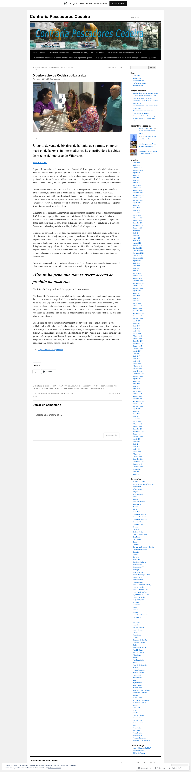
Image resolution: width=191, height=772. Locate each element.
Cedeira (58, 386)
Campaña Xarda (138, 524)
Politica (35, 388)
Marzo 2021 (137, 243)
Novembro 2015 (138, 401)
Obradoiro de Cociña (140, 640)
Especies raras (137, 577)
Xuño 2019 (136, 296)
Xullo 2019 (136, 293)
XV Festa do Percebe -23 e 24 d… (147, 137)
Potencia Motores (138, 672)
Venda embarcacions (139, 738)
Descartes (136, 552)
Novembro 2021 (138, 225)
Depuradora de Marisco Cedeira (83, 386)
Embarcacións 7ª (138, 567)
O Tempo (136, 637)
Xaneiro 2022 (137, 220)
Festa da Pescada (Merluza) (142, 584)
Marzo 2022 (137, 215)
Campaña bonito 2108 (140, 519)
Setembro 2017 (138, 348)
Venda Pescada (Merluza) (141, 740)
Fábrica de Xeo (138, 579)
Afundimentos (137, 489)
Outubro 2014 (137, 434)
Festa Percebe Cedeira (140, 592)
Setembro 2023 (138, 170)
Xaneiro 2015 (137, 426)
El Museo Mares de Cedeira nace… (148, 130)
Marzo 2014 (137, 451)
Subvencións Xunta (139, 703)
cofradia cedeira (60, 79)
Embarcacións (137, 564)
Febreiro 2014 (137, 454)
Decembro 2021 (138, 223)
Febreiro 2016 (137, 393)
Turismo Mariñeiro (81, 388)
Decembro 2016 (138, 371)
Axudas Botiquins (139, 502)
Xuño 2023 (136, 177)
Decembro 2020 (138, 250)
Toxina (135, 710)
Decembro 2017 (138, 341)
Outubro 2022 (137, 198)
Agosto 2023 (137, 172)
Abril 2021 (136, 240)
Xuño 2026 (136, 165)
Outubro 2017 (137, 346)
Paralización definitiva (140, 647)
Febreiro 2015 (137, 424)
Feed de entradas (138, 80)
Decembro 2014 (138, 429)
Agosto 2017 (137, 351)
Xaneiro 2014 (137, 456)
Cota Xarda (136, 537)
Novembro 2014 (138, 431)
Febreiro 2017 (137, 366)
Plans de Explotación (140, 665)
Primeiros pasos (118, 3)
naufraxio (136, 632)
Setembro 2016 (138, 376)
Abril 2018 (136, 331)
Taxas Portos (137, 708)
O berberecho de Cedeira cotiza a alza (59, 75)
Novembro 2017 (138, 343)
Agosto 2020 (137, 260)
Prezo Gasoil (137, 675)
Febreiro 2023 (137, 187)
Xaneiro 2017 (137, 368)
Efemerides (136, 559)
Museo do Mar (138, 630)
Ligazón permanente (96, 388)
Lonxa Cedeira (137, 617)
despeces (136, 554)
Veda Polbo (136, 730)
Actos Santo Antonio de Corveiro (144, 484)
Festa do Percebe (138, 587)
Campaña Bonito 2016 (140, 517)
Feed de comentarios (139, 83)
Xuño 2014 (136, 444)
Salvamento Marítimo (140, 692)
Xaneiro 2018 (137, 338)
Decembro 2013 (138, 459)
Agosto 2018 (137, 321)
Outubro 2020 (137, 255)
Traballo (57, 388)
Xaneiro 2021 (137, 248)
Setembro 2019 (138, 288)
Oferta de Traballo (139, 642)
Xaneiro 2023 (137, 190)
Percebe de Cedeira (139, 660)
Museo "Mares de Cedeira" (142, 748)
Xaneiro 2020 (137, 278)
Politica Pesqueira (46, 388)
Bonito (135, 509)
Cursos (135, 542)
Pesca (116, 386)
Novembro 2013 (138, 461)
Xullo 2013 (136, 471)
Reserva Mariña (138, 687)
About (42, 52)
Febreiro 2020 (137, 275)
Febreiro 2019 (137, 306)
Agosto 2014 (137, 439)
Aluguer (135, 491)
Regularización (137, 682)
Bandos (135, 507)
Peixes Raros (137, 655)
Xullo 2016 (136, 381)
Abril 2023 (136, 182)
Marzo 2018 (137, 333)
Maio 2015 (136, 416)
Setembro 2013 (138, 466)
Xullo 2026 (136, 162)
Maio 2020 (136, 268)
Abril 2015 (136, 419)
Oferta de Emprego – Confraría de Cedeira (124, 52)
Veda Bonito (137, 728)
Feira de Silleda (138, 582)
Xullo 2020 (136, 263)
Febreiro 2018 (137, 336)
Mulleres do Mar (138, 627)
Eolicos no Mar (138, 572)
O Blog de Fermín (139, 753)
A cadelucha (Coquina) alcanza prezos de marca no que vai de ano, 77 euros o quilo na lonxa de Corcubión (145, 95)
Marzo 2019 (137, 303)
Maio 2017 (136, 358)
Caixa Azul (136, 512)
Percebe (135, 657)
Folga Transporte (138, 600)
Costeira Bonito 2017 (140, 534)
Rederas (135, 680)
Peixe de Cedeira (138, 652)
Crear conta (136, 75)
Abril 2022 (136, 213)
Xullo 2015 (136, 411)
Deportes (136, 544)
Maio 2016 (136, 386)
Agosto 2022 (137, 203)
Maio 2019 (136, 298)
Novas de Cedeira (138, 750)
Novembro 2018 (138, 313)
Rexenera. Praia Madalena (141, 690)
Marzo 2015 (137, 421)
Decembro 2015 (138, 399)
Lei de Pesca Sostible (140, 615)
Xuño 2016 (136, 383)
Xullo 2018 (136, 323)
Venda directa (137, 735)
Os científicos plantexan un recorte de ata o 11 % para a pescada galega (62, 57)
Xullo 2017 (136, 353)
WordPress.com (138, 85)
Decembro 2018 (138, 311)
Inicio (35, 52)
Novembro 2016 (138, 373)
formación (136, 602)
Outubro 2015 (137, 404)
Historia (135, 612)
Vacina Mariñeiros (139, 723)
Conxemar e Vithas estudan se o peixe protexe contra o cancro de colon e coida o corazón (145, 118)
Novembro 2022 (138, 195)
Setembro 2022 (138, 200)
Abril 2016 (136, 388)
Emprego (136, 569)
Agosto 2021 (137, 230)
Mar (134, 620)
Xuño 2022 (136, 208)
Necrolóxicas (137, 635)
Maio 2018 (136, 328)
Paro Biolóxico (138, 650)
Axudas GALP (138, 504)
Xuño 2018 (136, 326)
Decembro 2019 (138, 280)
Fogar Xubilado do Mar (140, 594)
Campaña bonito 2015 (140, 514)
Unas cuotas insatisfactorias (147, 145)
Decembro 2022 (138, 192)
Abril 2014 (136, 449)
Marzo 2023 (137, 185)
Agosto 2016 (137, 378)
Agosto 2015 (137, 409)
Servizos (135, 695)
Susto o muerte (115, 67)
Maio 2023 (136, 180)
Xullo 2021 (136, 233)
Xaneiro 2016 (137, 396)
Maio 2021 (136, 238)
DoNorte (136, 557)
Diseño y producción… (146, 128)
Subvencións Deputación (141, 700)
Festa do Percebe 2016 (140, 589)
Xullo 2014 (136, 441)
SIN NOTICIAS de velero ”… (148, 152)
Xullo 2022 (136, 205)
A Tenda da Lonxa (139, 481)
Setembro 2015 (138, 406)
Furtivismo (136, 605)
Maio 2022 (136, 210)
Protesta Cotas (137, 677)
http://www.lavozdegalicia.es (50, 349)
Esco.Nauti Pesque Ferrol (141, 574)
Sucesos (135, 705)
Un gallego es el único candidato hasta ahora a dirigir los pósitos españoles (125, 57)
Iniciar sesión (137, 78)
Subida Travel (137, 697)
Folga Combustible (139, 597)
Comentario (111, 435)
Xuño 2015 (136, 414)
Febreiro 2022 (137, 218)
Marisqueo (136, 622)
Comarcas (66, 386)
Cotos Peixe (137, 539)
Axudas (135, 499)
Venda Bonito (137, 733)
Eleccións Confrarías (139, 562)
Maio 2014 (136, 446)
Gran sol (135, 610)
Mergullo (136, 625)
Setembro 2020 (138, 258)
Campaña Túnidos (139, 522)
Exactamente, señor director (59, 52)
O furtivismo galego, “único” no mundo (88, 52)
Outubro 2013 (137, 464)
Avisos (135, 496)
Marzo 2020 (137, 273)
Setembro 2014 (138, 436)
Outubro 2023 (137, 167)
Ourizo (135, 645)
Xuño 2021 (136, 235)
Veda (134, 725)
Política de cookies (54, 768)
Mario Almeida (144, 151)
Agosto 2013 (137, 469)
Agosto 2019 (137, 290)
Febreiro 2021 (137, 245)
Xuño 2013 (136, 474)
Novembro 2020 (138, 253)
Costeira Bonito (138, 532)
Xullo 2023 (136, 175)
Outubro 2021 (137, 228)
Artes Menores (138, 494)
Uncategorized (137, 720)
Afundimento (137, 486)
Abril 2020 (136, 270)
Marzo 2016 (137, 391)
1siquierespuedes (144, 144)
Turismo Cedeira (67, 388)
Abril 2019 (136, 301)
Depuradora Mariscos (104, 386)
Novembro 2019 (138, 283)
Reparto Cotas (137, 685)
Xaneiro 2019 (137, 308)
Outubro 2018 (137, 316)
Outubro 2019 (137, 285)
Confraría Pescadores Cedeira (60, 16)
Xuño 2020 (136, 265)
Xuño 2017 (136, 356)
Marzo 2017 (137, 363)
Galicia (135, 607)
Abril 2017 (136, 361)
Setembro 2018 (138, 318)
